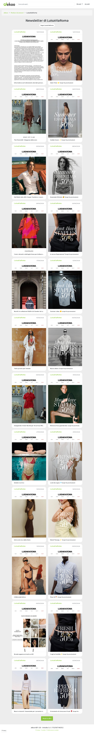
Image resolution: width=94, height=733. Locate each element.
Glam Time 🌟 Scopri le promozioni (61, 83)
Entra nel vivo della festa (22, 540)
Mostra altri (47, 718)
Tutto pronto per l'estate (22, 368)
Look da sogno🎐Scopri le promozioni (62, 483)
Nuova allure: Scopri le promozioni (61, 368)
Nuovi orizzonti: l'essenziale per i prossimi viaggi (29, 711)
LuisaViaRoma (19, 32)
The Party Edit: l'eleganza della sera (25, 140)
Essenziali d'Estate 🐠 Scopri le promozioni (64, 197)
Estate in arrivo (19, 483)
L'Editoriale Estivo (20, 597)
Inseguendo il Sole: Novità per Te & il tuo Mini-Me (29, 426)
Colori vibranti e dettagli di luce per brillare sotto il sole (29, 254)
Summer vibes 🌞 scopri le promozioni (62, 311)
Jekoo (6, 12)
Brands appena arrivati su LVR (23, 654)
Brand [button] (79, 4)
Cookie (43, 730)
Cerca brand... (22, 7)
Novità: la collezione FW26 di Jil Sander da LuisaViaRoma (29, 311)
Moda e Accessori (17, 12)
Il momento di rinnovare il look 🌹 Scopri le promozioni (65, 711)
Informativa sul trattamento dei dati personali (29, 83)
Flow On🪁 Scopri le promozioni (60, 597)
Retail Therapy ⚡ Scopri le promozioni (63, 540)
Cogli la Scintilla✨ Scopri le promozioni (63, 654)
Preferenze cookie (52, 730)
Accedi (87, 4)
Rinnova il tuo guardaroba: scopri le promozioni (65, 426)
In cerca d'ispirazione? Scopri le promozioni (64, 254)
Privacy (4, 730)
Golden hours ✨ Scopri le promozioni (62, 140)
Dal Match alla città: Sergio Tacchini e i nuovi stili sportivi (29, 197)
